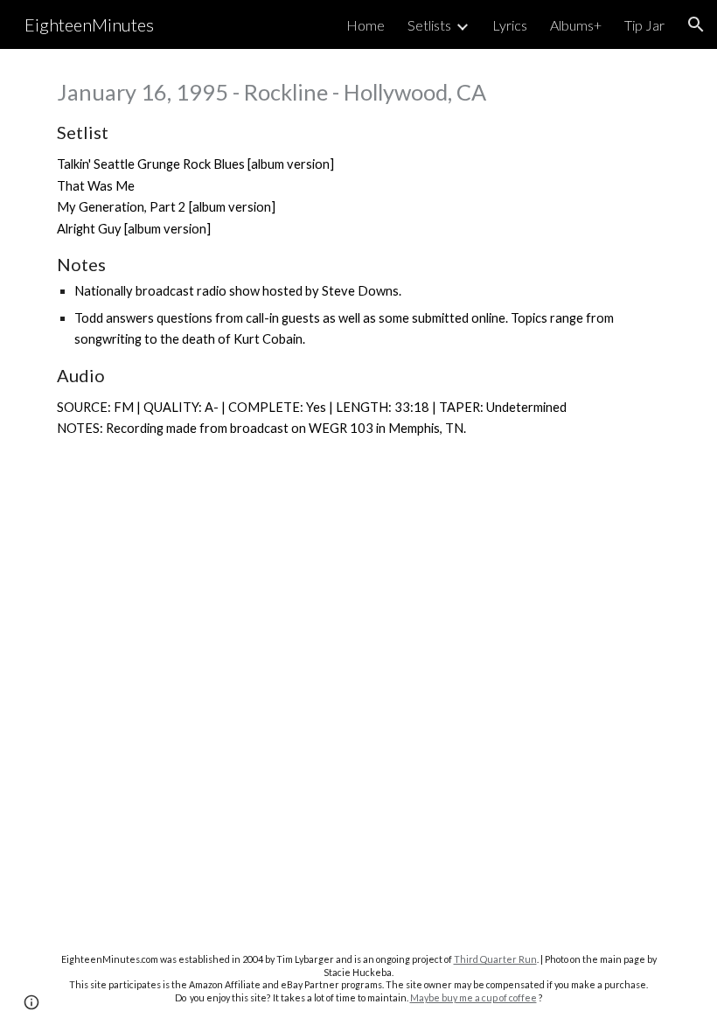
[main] (358, 258)
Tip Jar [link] (644, 25)
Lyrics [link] (509, 25)
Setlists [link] (429, 25)
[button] (696, 24)
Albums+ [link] (576, 25)
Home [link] (365, 25)
